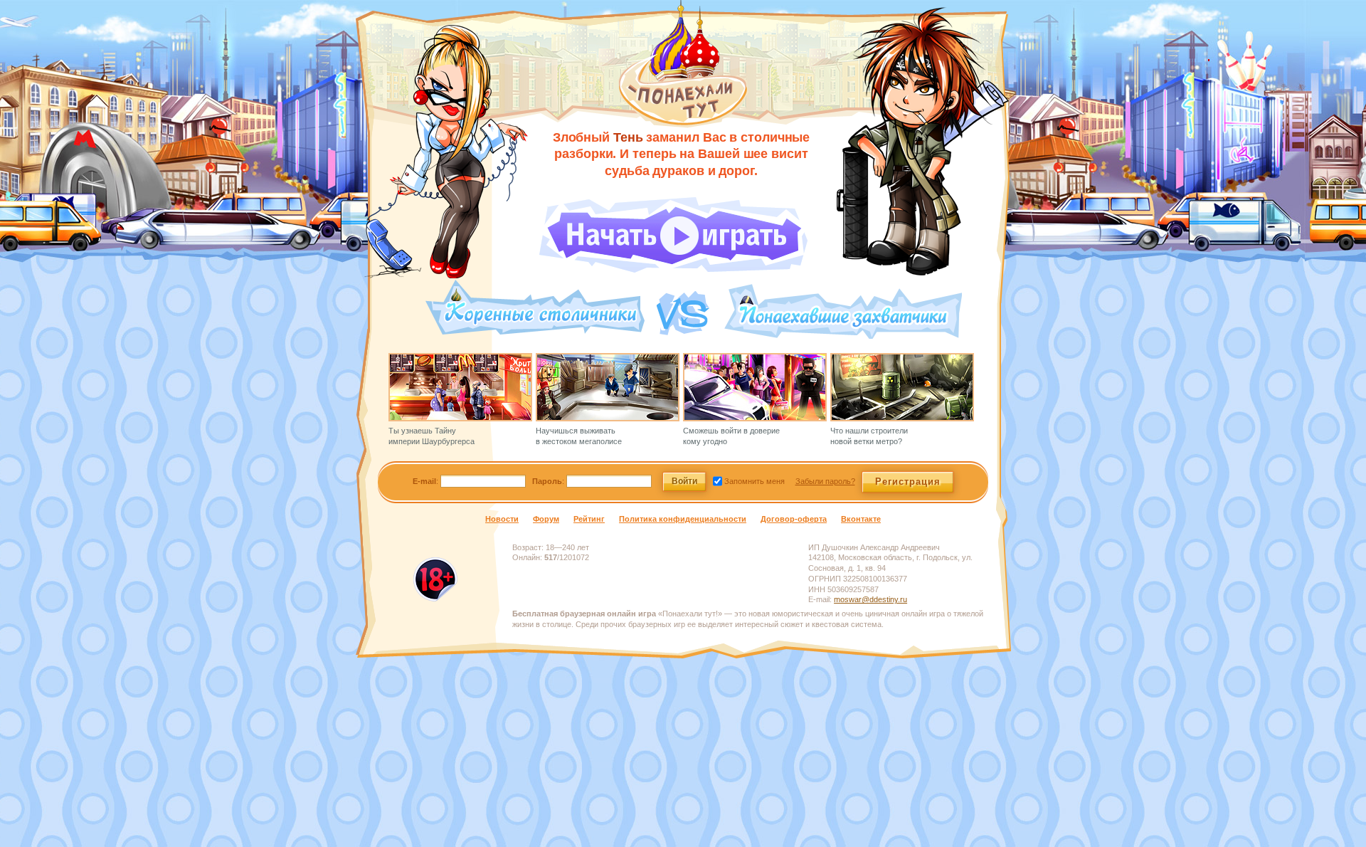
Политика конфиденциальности (682, 519)
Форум (546, 519)
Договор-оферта (794, 519)
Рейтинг (589, 519)
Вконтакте (861, 519)
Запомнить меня (753, 481)
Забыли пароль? (825, 481)
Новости (502, 519)
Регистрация (908, 481)
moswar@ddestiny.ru (870, 599)
